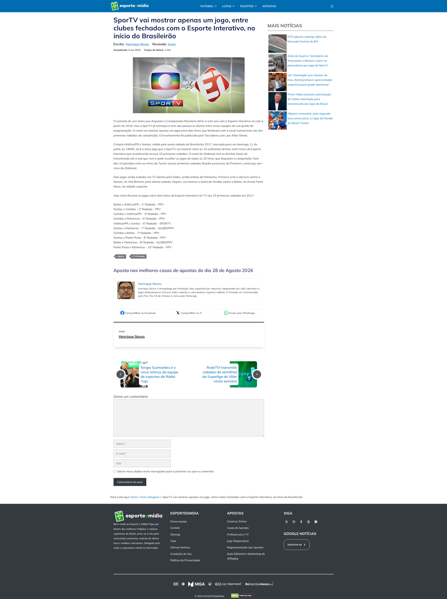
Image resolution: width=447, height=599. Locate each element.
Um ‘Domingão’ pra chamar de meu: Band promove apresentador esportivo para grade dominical (310, 79)
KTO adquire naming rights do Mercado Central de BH (307, 39)
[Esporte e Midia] (129, 6)
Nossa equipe (178, 521)
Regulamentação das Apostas (245, 547)
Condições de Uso (181, 554)
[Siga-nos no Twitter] (286, 522)
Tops (173, 540)
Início (134, 497)
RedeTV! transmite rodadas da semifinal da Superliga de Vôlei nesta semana (219, 374)
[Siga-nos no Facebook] (301, 522)
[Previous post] (120, 374)
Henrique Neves (132, 336)
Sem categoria (149, 497)
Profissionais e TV (238, 534)
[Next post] (257, 374)
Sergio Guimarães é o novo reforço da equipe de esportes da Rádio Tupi (159, 374)
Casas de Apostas (238, 527)
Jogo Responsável (238, 540)
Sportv (121, 256)
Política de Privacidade (185, 560)
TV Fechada (139, 256)
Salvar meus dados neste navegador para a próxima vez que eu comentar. (166, 471)
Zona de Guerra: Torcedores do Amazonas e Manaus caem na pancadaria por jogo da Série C (308, 60)
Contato (175, 527)
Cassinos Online (237, 521)
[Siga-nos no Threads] (308, 522)
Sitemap (175, 534)
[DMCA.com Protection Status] (241, 596)
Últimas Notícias (180, 547)
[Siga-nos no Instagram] (294, 522)
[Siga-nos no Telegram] (316, 522)
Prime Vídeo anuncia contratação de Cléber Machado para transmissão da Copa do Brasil (309, 99)
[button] (332, 6)
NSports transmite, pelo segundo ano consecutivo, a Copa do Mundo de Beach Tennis (310, 118)
